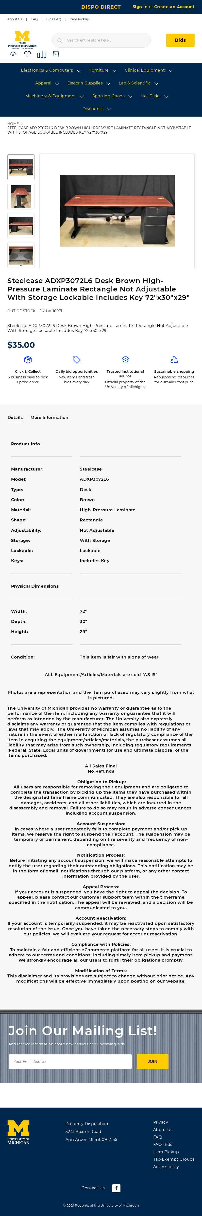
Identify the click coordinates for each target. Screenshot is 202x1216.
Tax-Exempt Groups (174, 1159)
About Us (14, 19)
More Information (49, 417)
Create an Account (174, 6)
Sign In (141, 6)
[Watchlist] (13, 54)
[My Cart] (56, 54)
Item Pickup (79, 19)
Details (15, 417)
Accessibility (166, 1166)
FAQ (34, 19)
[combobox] (101, 40)
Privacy (160, 1122)
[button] (20, 167)
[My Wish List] (27, 54)
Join (152, 1061)
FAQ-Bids (162, 1144)
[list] (101, 90)
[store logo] (22, 40)
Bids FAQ (53, 19)
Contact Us (93, 1188)
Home (13, 124)
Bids (180, 40)
